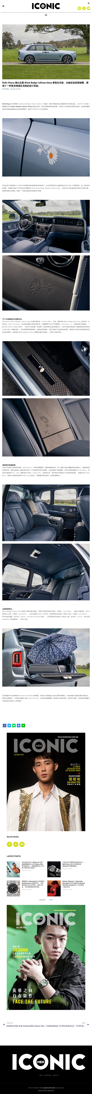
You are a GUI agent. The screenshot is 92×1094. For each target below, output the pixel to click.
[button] (3, 5)
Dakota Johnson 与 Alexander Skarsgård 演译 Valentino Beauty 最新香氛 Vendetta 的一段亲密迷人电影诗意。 (73, 884)
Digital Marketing (51, 1090)
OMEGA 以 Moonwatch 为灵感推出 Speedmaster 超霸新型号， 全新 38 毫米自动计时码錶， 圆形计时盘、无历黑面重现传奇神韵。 (33, 884)
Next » (51, 900)
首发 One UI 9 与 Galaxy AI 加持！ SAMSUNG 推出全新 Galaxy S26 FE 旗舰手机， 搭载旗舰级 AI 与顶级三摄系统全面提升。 (33, 865)
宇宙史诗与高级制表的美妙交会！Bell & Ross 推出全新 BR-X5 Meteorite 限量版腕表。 (73, 864)
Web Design (44, 1090)
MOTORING (5, 89)
